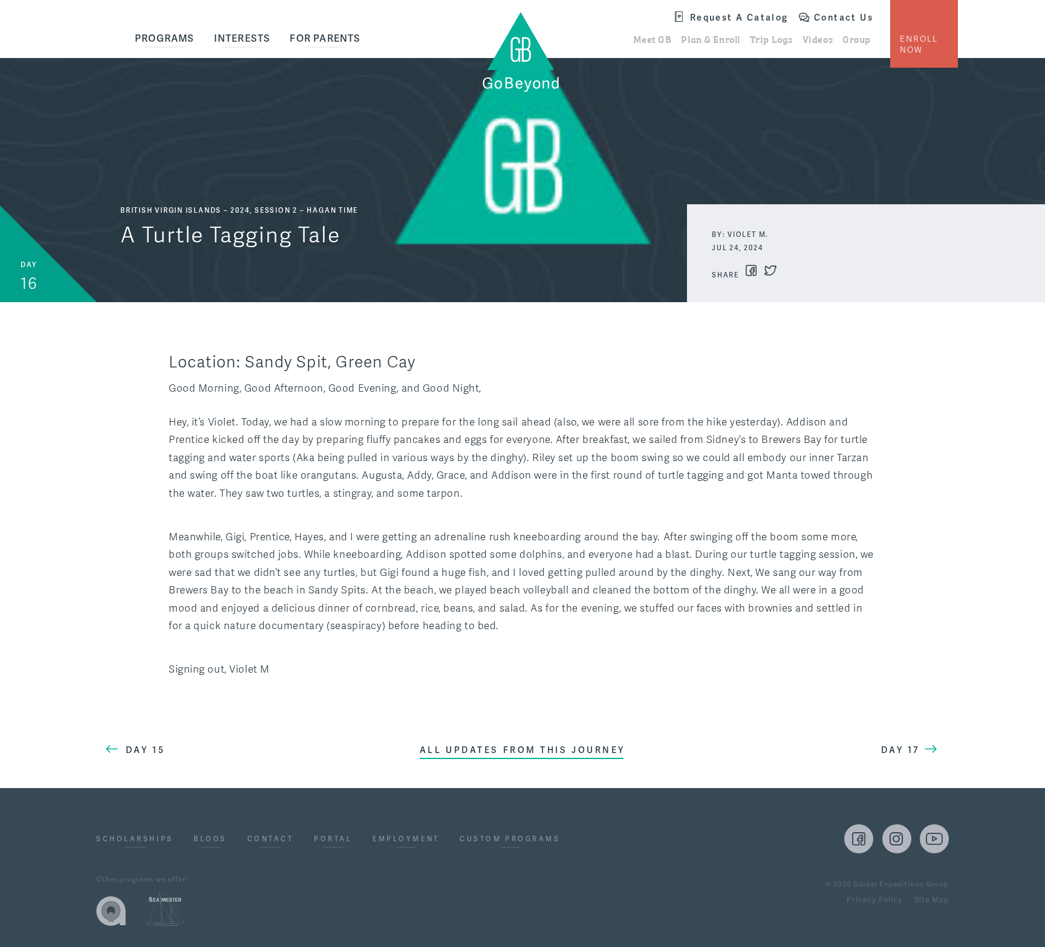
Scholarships (135, 839)
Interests (242, 39)
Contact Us (843, 18)
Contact (270, 839)
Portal (333, 839)
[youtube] (934, 838)
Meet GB (652, 38)
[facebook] (858, 838)
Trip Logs (771, 38)
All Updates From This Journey (522, 750)
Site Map (931, 900)
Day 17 (900, 750)
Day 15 (145, 750)
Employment (406, 839)
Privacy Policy (874, 900)
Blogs (210, 839)
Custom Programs (510, 839)
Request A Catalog (739, 18)
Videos (817, 38)
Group (856, 38)
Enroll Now (919, 44)
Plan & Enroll (710, 38)
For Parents (325, 39)
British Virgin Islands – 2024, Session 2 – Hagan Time (239, 211)
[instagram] (896, 838)
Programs (165, 39)
